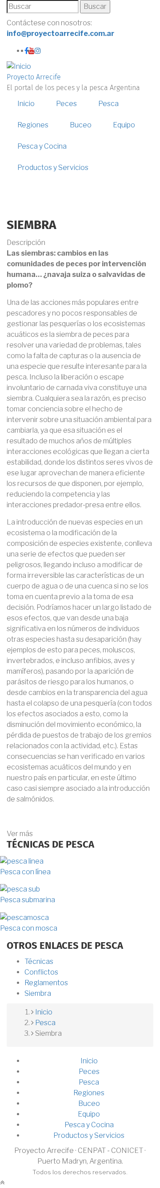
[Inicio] (19, 66)
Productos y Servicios (52, 167)
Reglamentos (46, 983)
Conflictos (41, 972)
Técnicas (38, 961)
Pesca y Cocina (42, 146)
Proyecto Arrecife (34, 77)
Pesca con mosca (28, 928)
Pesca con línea (25, 872)
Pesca (108, 103)
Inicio (26, 103)
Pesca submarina (27, 900)
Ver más (20, 833)
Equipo (124, 125)
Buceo (81, 125)
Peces (66, 103)
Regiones (32, 125)
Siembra (37, 993)
